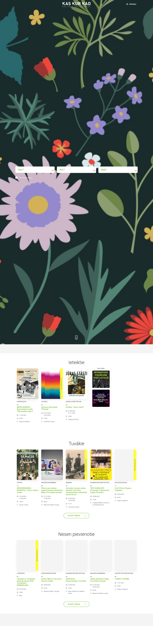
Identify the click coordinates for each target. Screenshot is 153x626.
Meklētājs (132, 4)
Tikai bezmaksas (25, 178)
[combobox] (35, 170)
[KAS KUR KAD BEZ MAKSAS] (101, 379)
